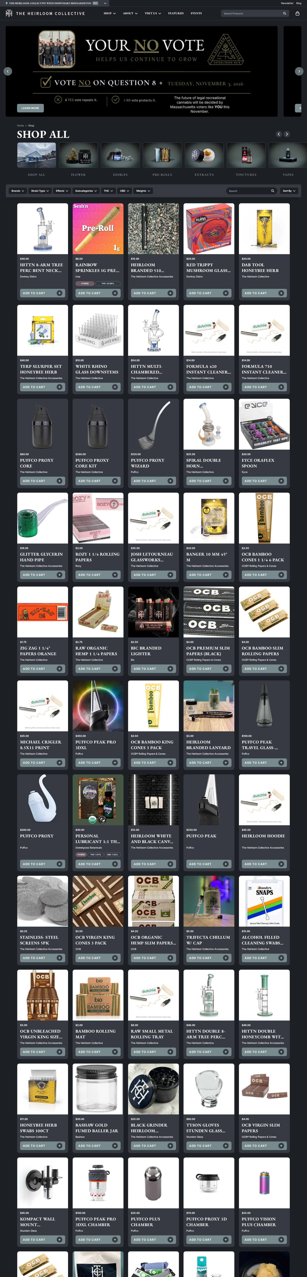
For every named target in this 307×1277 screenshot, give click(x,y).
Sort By (287, 190)
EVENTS (196, 13)
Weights (141, 190)
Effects (60, 190)
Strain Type (38, 190)
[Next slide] (299, 71)
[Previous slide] (8, 71)
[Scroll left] (279, 134)
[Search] (285, 13)
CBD (122, 190)
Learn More (30, 108)
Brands (16, 190)
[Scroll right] (287, 134)
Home (20, 125)
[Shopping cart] (297, 13)
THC (106, 190)
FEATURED (176, 13)
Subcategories (84, 190)
